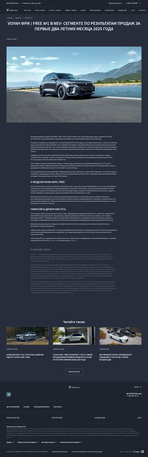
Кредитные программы (26, 442)
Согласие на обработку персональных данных (87, 452)
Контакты (142, 10)
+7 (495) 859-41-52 (132, 396)
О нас (133, 10)
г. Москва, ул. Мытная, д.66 (31, 3)
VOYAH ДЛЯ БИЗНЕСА (41, 407)
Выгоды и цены (48, 442)
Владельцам (122, 10)
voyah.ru (53, 240)
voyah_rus (73, 240)
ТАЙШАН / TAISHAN (70, 10)
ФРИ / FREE (27, 10)
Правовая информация (59, 452)
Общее (9, 442)
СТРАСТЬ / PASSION (55, 10)
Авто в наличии (95, 10)
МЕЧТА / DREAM (40, 10)
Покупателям (109, 10)
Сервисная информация (70, 442)
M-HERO (83, 10)
